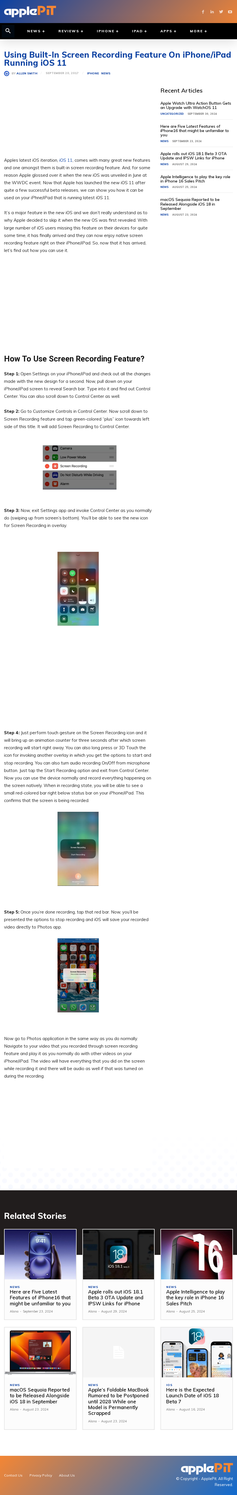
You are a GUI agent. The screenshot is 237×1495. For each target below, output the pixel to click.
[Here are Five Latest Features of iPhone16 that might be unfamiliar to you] (40, 1254)
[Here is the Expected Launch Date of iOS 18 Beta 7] (196, 1352)
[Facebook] (203, 12)
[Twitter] (221, 12)
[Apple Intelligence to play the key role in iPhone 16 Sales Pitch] (196, 1254)
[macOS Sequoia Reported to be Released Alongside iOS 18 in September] (40, 1352)
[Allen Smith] (8, 73)
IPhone (93, 73)
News (105, 73)
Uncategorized (172, 113)
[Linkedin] (212, 12)
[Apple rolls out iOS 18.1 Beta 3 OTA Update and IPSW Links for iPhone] (118, 1254)
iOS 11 (66, 160)
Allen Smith (26, 73)
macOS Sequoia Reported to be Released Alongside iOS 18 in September (190, 204)
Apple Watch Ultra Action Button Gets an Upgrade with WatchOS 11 (195, 105)
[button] (8, 31)
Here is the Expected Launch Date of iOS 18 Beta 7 (192, 1395)
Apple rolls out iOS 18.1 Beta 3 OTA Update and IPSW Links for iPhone (193, 156)
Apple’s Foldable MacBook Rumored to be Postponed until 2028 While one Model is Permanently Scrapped (118, 1401)
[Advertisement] (78, 116)
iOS (169, 1385)
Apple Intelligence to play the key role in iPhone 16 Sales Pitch (195, 179)
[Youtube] (230, 12)
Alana (14, 1311)
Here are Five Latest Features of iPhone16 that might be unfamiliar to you (194, 131)
